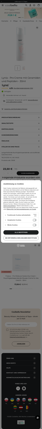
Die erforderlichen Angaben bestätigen (21, 238)
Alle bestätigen (21, 232)
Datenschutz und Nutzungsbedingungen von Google (21, 209)
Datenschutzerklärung (9, 205)
